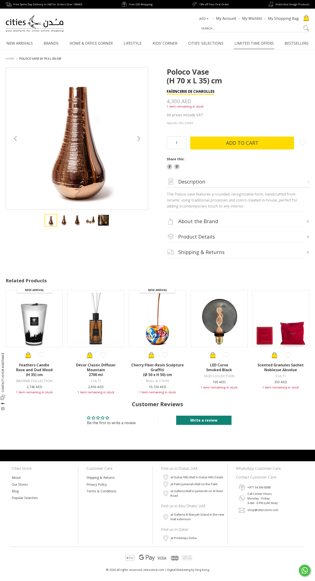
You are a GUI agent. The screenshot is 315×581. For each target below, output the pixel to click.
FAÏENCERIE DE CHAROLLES (190, 91)
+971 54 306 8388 (258, 487)
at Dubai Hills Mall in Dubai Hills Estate (196, 477)
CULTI (96, 380)
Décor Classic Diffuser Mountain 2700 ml (96, 369)
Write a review (203, 420)
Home (10, 58)
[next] (138, 139)
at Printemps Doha (183, 538)
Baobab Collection (34, 380)
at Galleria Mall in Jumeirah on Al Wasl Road (196, 493)
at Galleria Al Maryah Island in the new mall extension (197, 516)
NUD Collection (219, 376)
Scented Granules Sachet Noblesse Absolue (281, 367)
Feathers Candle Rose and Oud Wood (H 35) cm (34, 369)
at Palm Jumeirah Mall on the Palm (194, 484)
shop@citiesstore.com (262, 510)
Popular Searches (25, 498)
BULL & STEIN (157, 380)
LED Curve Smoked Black (219, 367)
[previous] (16, 139)
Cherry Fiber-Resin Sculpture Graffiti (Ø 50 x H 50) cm (157, 369)
